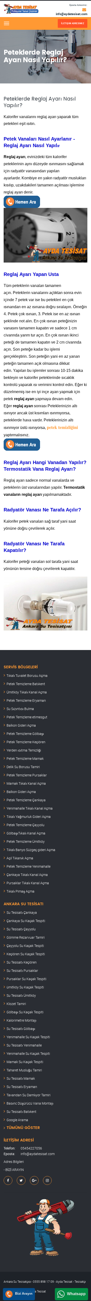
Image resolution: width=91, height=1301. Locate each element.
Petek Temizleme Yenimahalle (28, 866)
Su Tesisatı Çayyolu (21, 929)
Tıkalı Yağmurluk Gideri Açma (29, 816)
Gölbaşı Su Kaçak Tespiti (25, 1012)
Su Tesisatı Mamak (21, 1078)
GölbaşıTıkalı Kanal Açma (26, 833)
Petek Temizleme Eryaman (26, 700)
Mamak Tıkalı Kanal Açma (26, 783)
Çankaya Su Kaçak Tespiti (26, 920)
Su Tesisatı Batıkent (21, 1111)
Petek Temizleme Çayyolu (25, 825)
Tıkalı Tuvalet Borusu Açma (27, 675)
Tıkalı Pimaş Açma (20, 891)
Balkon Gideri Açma (21, 725)
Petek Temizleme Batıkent (26, 683)
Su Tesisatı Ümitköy (21, 995)
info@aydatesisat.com (71, 14)
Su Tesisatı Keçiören (22, 962)
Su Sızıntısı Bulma (20, 708)
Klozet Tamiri (16, 1003)
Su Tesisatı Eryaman (22, 1086)
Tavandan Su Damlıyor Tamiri (28, 1095)
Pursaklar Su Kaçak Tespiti (26, 978)
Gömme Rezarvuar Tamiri (26, 937)
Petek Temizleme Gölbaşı (25, 733)
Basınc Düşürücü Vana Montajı (30, 1103)
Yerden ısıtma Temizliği (24, 750)
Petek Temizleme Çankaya (26, 800)
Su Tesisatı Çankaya (22, 912)
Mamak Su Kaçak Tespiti (25, 1061)
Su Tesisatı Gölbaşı (21, 1028)
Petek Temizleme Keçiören (26, 742)
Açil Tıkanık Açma (20, 858)
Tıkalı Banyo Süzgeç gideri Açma (31, 849)
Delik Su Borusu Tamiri (23, 766)
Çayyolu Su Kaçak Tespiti (25, 945)
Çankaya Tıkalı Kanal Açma (27, 874)
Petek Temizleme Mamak (25, 758)
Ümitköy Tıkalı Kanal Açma (27, 692)
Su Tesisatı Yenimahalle (24, 1045)
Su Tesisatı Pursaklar (22, 970)
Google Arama (17, 1120)
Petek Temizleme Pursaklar (27, 775)
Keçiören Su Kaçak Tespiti (26, 954)
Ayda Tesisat (38, 1291)
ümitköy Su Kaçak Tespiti (25, 987)
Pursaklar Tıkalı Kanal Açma (28, 883)
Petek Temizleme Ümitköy (26, 841)
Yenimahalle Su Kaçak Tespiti (28, 1037)
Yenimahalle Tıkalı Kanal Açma (30, 808)
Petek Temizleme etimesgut (27, 717)
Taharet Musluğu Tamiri (24, 1070)
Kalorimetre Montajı (21, 1020)
